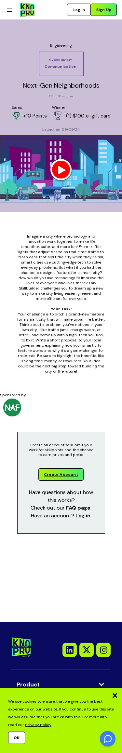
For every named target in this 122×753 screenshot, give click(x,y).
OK (17, 737)
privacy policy (38, 724)
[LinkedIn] (70, 650)
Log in (79, 9)
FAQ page (78, 507)
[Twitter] (86, 650)
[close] (115, 695)
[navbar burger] (9, 10)
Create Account (61, 474)
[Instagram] (103, 650)
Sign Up (103, 9)
